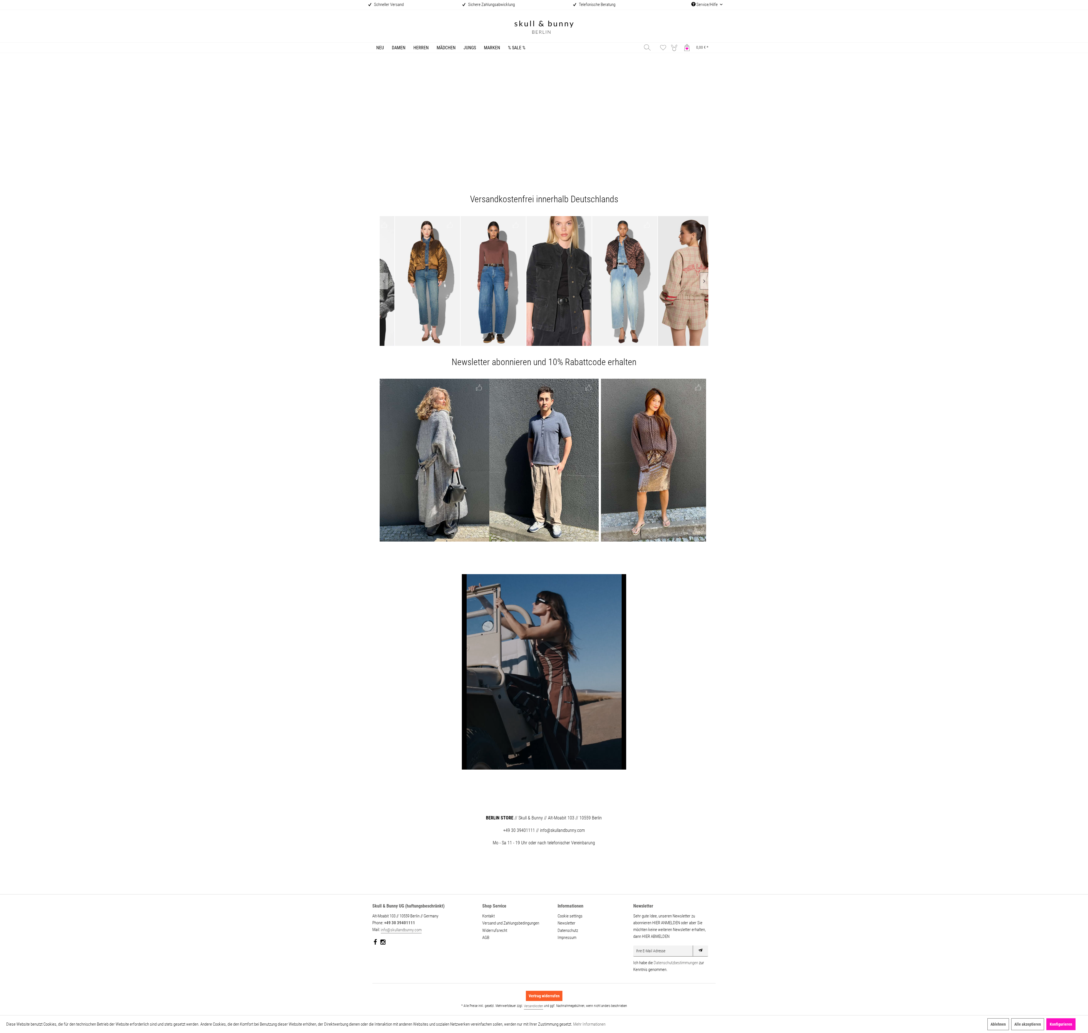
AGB (485, 937)
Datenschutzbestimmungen (676, 962)
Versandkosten (533, 1006)
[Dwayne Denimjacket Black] (482, 281)
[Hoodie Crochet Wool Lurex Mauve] (653, 460)
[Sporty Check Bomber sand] (613, 281)
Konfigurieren (1061, 1024)
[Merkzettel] (663, 47)
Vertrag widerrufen (544, 996)
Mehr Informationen (589, 1024)
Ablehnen (998, 1024)
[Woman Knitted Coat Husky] (434, 460)
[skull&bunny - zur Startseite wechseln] (544, 28)
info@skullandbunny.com (401, 929)
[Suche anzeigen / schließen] (647, 47)
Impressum (567, 937)
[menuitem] (380, 48)
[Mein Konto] (675, 47)
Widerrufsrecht (494, 930)
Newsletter (566, 923)
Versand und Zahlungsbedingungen (510, 923)
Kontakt (488, 916)
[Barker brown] (416, 281)
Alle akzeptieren (1027, 1024)
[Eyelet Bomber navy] (679, 281)
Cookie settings (570, 916)
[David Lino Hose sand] (544, 460)
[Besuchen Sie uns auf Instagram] (383, 943)
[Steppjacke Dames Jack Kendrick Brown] (548, 281)
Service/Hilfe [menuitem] (707, 4)
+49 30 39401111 (399, 922)
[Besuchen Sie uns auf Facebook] (375, 943)
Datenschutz (568, 930)
